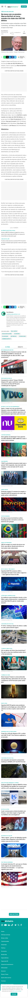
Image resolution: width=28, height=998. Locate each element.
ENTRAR (24, 6)
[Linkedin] (9, 925)
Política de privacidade (7, 984)
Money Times (4, 974)
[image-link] (14, 366)
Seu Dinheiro (4, 31)
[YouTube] (5, 925)
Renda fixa (4, 954)
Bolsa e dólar (4, 938)
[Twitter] (18, 925)
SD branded (4, 967)
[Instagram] (2, 925)
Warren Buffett (6, 338)
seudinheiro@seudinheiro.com (13, 314)
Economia (17, 333)
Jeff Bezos (13, 336)
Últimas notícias (5, 934)
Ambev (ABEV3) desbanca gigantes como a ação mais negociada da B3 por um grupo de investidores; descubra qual (13, 234)
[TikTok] (12, 925)
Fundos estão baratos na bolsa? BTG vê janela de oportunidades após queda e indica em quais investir (14, 242)
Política (3, 948)
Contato (3, 981)
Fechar (14, 994)
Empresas (4, 944)
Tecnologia (22, 336)
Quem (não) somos (6, 977)
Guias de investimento (7, 964)
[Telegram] (15, 925)
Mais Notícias (14, 914)
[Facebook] (21, 925)
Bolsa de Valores (6, 333)
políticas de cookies (16, 991)
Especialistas (4, 957)
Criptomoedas (5, 941)
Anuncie (3, 971)
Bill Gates (14, 331)
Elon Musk (5, 336)
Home (2, 931)
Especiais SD (4, 961)
